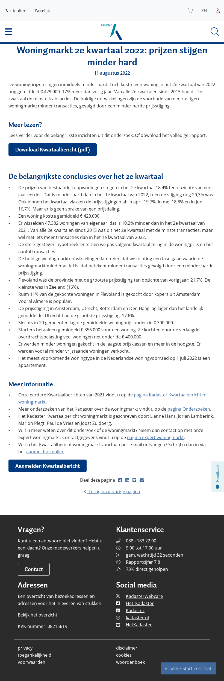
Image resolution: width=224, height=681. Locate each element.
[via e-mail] (142, 480)
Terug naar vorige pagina (113, 492)
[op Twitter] (134, 480)
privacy (25, 648)
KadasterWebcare (144, 596)
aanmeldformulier (45, 452)
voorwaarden (31, 662)
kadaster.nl (137, 618)
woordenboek (130, 662)
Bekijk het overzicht (37, 615)
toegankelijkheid (34, 655)
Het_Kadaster (140, 603)
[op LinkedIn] (127, 480)
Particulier (15, 11)
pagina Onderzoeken (188, 409)
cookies (124, 655)
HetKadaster (139, 625)
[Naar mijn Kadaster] (217, 10)
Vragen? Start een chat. (189, 668)
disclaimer (126, 648)
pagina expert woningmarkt (155, 437)
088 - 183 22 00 (141, 541)
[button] (37, 32)
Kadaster (135, 610)
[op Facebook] (120, 480)
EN (204, 11)
